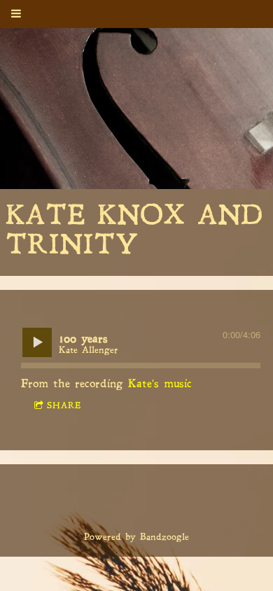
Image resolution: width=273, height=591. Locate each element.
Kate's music (160, 384)
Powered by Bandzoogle (136, 537)
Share (64, 406)
